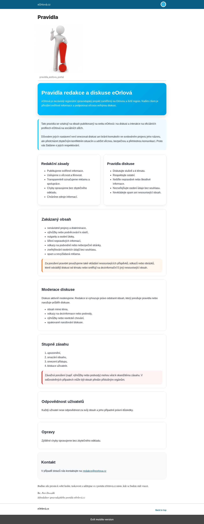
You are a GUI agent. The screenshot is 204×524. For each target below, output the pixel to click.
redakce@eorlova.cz (94, 471)
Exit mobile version (102, 519)
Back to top (160, 510)
